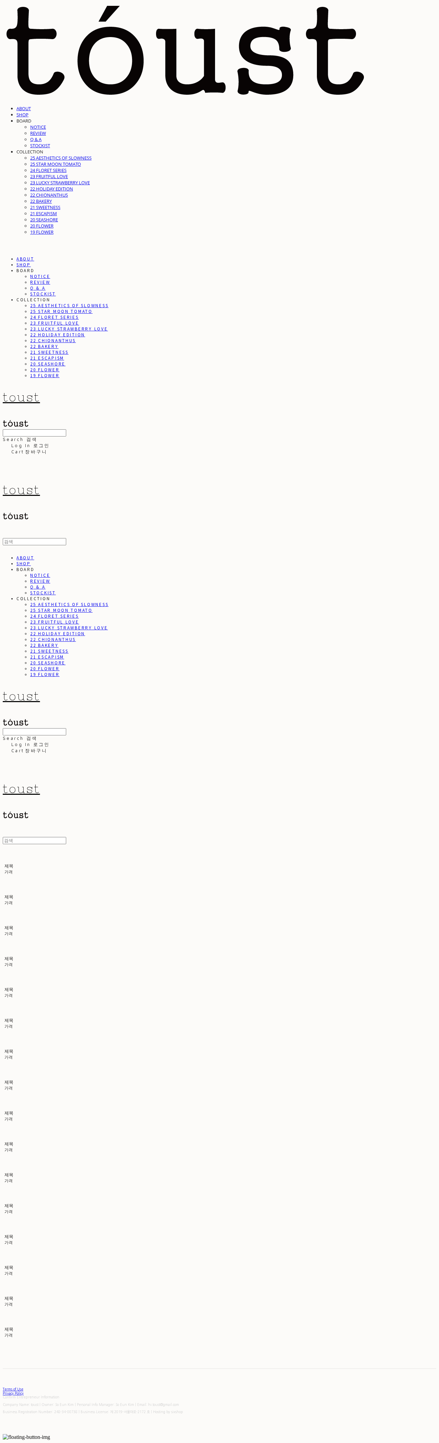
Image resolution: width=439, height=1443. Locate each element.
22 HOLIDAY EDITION (51, 189)
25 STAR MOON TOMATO (55, 164)
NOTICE (38, 127)
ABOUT (23, 108)
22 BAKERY (41, 201)
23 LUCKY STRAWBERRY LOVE (60, 182)
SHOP (22, 115)
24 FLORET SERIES (48, 170)
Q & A (35, 139)
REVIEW (38, 133)
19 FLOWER (42, 232)
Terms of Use (13, 1389)
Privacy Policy (13, 1393)
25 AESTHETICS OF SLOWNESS (61, 158)
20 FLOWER (42, 226)
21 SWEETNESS (45, 207)
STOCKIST (40, 145)
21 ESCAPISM (43, 213)
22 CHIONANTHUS (49, 195)
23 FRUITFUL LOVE (49, 176)
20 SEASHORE (44, 220)
